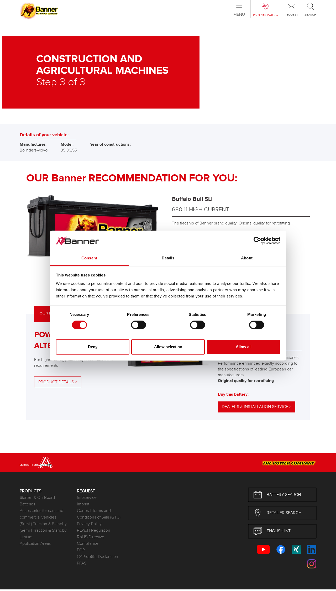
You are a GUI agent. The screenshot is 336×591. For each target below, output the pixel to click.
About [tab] (247, 258)
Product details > (57, 382)
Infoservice (87, 497)
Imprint (83, 504)
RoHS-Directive (90, 537)
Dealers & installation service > (256, 406)
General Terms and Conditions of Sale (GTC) (98, 514)
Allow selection (168, 346)
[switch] (138, 325)
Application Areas (35, 543)
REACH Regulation (93, 530)
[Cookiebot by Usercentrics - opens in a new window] (257, 240)
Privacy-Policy (89, 523)
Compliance (87, 543)
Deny (92, 346)
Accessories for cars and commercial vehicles (41, 514)
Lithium (26, 537)
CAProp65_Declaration (97, 556)
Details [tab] (168, 258)
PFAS (81, 563)
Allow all (243, 346)
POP (81, 550)
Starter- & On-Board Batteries (37, 501)
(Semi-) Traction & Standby (43, 523)
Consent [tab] (89, 258)
